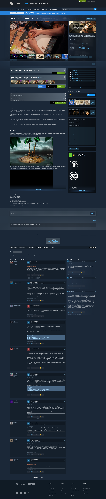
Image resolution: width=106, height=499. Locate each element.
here (33, 224)
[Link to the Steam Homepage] (15, 5)
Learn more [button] (91, 94)
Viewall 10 (92, 113)
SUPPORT (45, 4)
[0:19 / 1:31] (39, 37)
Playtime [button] (46, 247)
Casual (78, 121)
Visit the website (72, 128)
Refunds (73, 495)
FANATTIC (15, 459)
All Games (12, 16)
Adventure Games (18, 16)
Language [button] (31, 247)
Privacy (72, 486)
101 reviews (15, 402)
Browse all (62, 91)
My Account (85, 493)
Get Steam (85, 486)
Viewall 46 (92, 103)
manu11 (15, 400)
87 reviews (15, 264)
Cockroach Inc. (82, 47)
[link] (52, 86)
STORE (26, 4)
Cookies (72, 493)
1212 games (15, 460)
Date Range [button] (38, 247)
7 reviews (15, 284)
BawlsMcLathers (17, 305)
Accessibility (73, 488)
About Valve (63, 486)
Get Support (85, 490)
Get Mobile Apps (86, 488)
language (93, 1)
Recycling (63, 493)
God (14, 321)
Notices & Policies (75, 490)
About (40, 4)
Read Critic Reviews (80, 155)
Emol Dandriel (16, 373)
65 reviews (15, 349)
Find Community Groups (74, 143)
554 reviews (15, 376)
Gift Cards (51, 495)
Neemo (15, 261)
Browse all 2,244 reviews (38, 477)
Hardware (63, 490)
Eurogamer (15, 116)
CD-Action (16, 125)
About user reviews (84, 234)
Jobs (62, 488)
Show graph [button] (91, 247)
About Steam (52, 486)
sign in (88, 1)
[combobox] (78, 9)
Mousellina (15, 348)
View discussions (72, 141)
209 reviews (15, 322)
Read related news (73, 139)
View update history (73, 138)
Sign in (12, 63)
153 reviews (15, 461)
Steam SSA (51, 488)
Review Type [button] (13, 247)
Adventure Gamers (16, 122)
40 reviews (15, 306)
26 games (15, 283)
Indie (81, 121)
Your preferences (93, 234)
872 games (15, 375)
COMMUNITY (33, 4)
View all (94, 220)
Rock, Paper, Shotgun (19, 111)
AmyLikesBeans (17, 282)
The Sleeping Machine (84, 48)
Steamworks (51, 490)
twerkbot (15, 422)
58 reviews (15, 441)
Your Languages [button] (17, 251)
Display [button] (52, 247)
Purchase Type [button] (22, 247)
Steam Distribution (53, 493)
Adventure (74, 121)
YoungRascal (16, 439)
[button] (12, 9)
